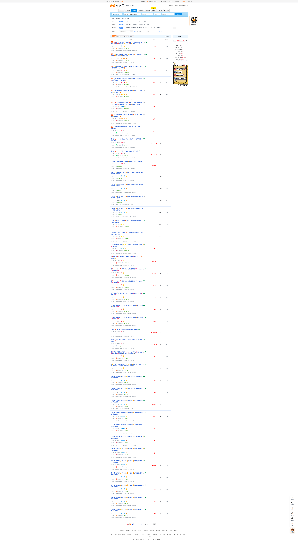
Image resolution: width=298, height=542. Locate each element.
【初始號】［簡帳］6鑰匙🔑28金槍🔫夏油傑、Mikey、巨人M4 (126, 161)
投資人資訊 (170, 530)
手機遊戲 (118, 18)
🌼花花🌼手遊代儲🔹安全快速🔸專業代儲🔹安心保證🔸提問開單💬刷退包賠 (126, 364)
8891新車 (169, 534)
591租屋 (123, 534)
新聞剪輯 (163, 530)
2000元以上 (159, 27)
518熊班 (174, 534)
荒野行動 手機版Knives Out (116, 50)
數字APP (184, 1)
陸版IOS (148, 24)
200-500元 (139, 27)
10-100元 (128, 27)
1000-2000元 (153, 27)
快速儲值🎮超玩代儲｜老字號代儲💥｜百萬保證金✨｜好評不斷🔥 (126, 79)
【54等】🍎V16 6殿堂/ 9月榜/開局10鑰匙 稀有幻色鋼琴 (124, 329)
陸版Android (142, 24)
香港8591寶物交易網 (115, 534)
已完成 (167, 36)
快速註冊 (121, 1)
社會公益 (176, 530)
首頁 (113, 18)
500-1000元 (145, 27)
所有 (121, 21)
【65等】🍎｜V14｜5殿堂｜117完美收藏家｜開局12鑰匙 (124, 151)
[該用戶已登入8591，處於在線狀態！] (125, 46)
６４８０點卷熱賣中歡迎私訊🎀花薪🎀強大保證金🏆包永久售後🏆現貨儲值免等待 (126, 42)
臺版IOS (135, 24)
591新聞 (142, 534)
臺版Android (128, 24)
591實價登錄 (135, 534)
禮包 (145, 21)
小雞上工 (185, 534)
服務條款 (128, 530)
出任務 (180, 534)
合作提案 (152, 530)
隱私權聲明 (134, 530)
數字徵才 (140, 530)
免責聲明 (122, 530)
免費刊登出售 (185, 5)
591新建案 (148, 534)
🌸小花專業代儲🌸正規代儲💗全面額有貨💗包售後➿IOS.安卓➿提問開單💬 (126, 352)
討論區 (175, 5)
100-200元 (133, 27)
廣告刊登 (146, 530)
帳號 (133, 21)
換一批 (160, 31)
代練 (139, 21)
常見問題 (171, 5)
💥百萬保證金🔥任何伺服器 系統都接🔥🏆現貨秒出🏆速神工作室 (126, 55)
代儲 (128, 21)
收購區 (179, 5)
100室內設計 (155, 534)
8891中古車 (162, 534)
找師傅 (150, 536)
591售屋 (129, 534)
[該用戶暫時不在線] (123, 130)
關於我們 (158, 530)
